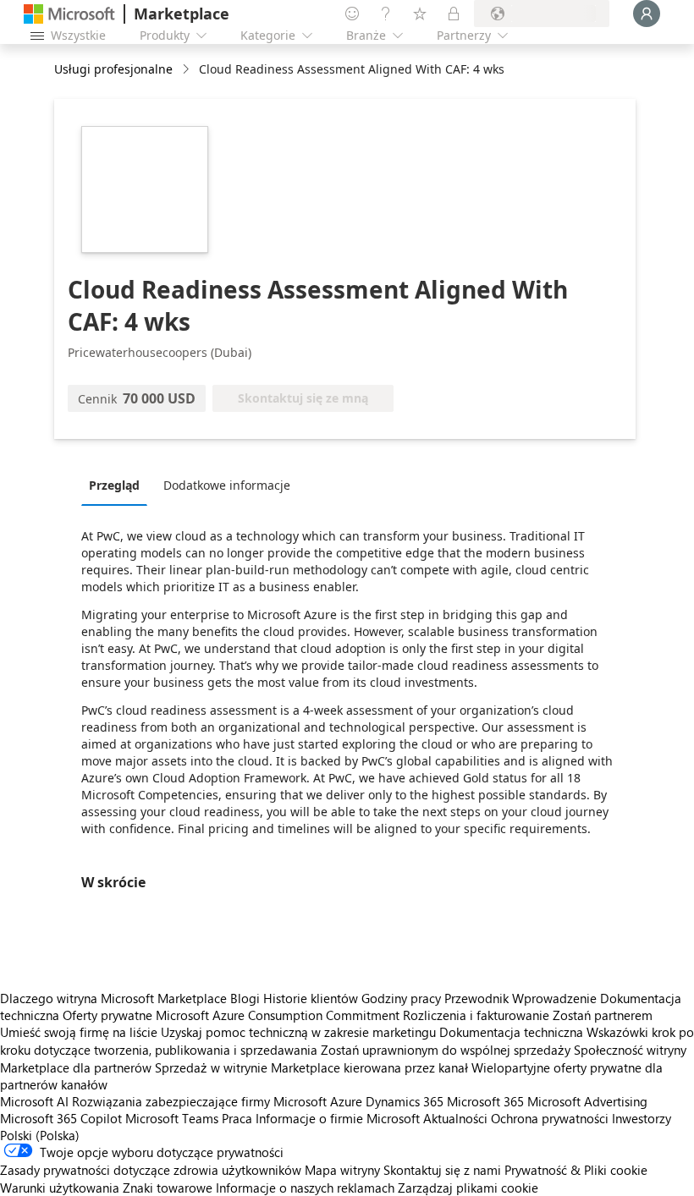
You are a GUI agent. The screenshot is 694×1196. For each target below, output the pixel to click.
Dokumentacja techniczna (511, 1031)
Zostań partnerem (603, 1015)
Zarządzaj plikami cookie (468, 1187)
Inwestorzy (641, 1118)
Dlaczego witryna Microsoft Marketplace (113, 998)
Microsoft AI (34, 1101)
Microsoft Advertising (587, 1101)
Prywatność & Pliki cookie (575, 1169)
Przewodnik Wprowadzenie (520, 998)
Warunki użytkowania (59, 1187)
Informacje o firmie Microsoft (338, 1118)
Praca (237, 1118)
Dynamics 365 (404, 1101)
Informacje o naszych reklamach (305, 1187)
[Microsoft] (69, 14)
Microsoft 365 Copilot (61, 1118)
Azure (346, 1101)
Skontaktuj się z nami (442, 1169)
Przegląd (114, 485)
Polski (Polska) (40, 1135)
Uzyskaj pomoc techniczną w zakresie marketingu (298, 1031)
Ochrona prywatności (550, 1118)
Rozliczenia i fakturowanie (476, 1015)
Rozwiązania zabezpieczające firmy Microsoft (199, 1101)
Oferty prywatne (107, 1015)
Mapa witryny (342, 1169)
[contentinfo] (187, 69)
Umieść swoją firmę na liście (78, 1031)
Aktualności (455, 1118)
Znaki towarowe (167, 1187)
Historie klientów (310, 998)
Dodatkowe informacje (226, 485)
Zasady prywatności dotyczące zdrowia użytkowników (150, 1169)
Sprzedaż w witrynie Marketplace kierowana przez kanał (311, 1067)
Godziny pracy (401, 998)
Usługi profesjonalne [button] (113, 69)
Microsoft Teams (171, 1118)
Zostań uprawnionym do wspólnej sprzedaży (445, 1049)
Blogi (245, 998)
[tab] (118, 484)
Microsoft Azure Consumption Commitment (279, 1015)
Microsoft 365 (485, 1101)
